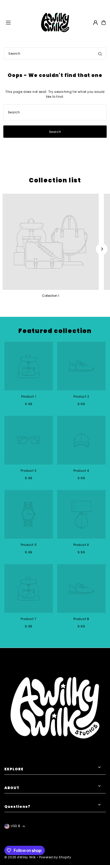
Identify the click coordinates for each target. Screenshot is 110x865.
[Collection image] (51, 242)
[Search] (100, 53)
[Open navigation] (20, 22)
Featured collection (55, 331)
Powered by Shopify (55, 857)
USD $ (15, 826)
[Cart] (104, 22)
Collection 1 (50, 296)
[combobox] (55, 53)
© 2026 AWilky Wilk (20, 857)
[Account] (95, 22)
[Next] (101, 249)
